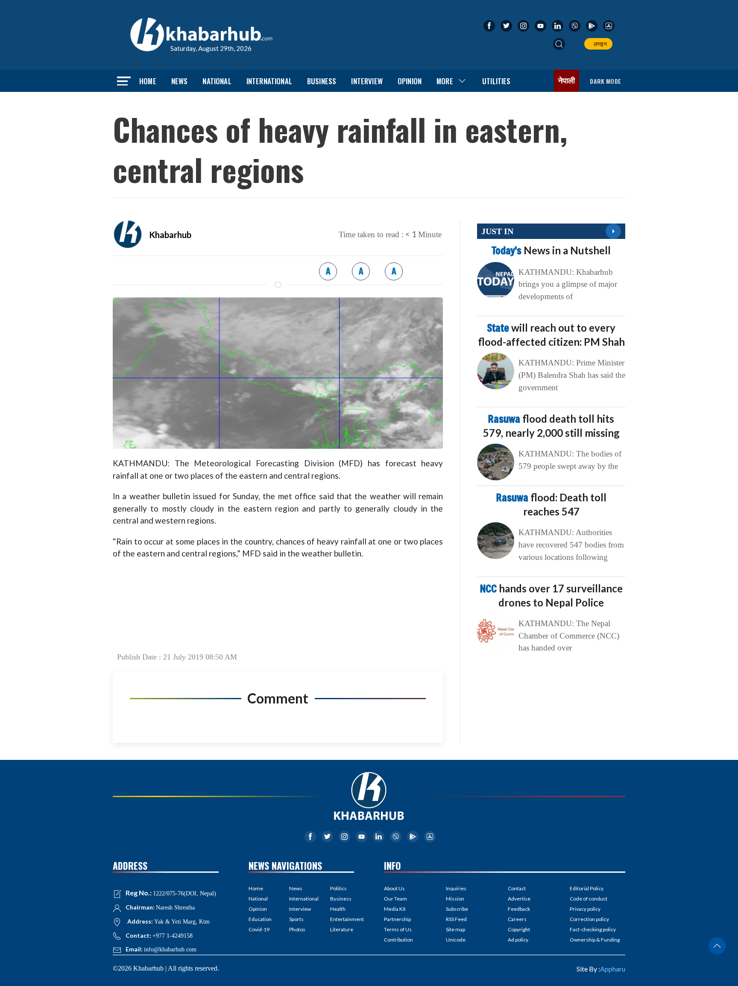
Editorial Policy (586, 888)
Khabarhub (170, 235)
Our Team (395, 898)
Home (147, 81)
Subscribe (457, 909)
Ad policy (518, 939)
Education (260, 919)
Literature (341, 929)
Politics (338, 888)
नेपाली (566, 81)
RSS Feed (456, 919)
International (269, 81)
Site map (455, 929)
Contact (517, 888)
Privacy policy (585, 909)
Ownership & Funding (595, 939)
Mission (455, 898)
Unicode (456, 939)
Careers (517, 919)
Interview (367, 81)
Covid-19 (259, 929)
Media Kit (395, 909)
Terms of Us (398, 929)
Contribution (398, 939)
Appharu (612, 969)
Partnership (397, 919)
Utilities (496, 81)
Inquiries (456, 888)
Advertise (519, 898)
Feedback (519, 909)
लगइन (599, 43)
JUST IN (497, 231)
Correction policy (589, 919)
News (179, 81)
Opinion (410, 81)
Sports (296, 919)
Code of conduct (588, 898)
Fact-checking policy (593, 929)
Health (338, 909)
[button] (559, 44)
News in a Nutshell (551, 250)
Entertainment (342, 919)
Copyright (519, 929)
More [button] (444, 81)
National (216, 81)
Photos (297, 929)
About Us (394, 888)
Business (321, 81)
